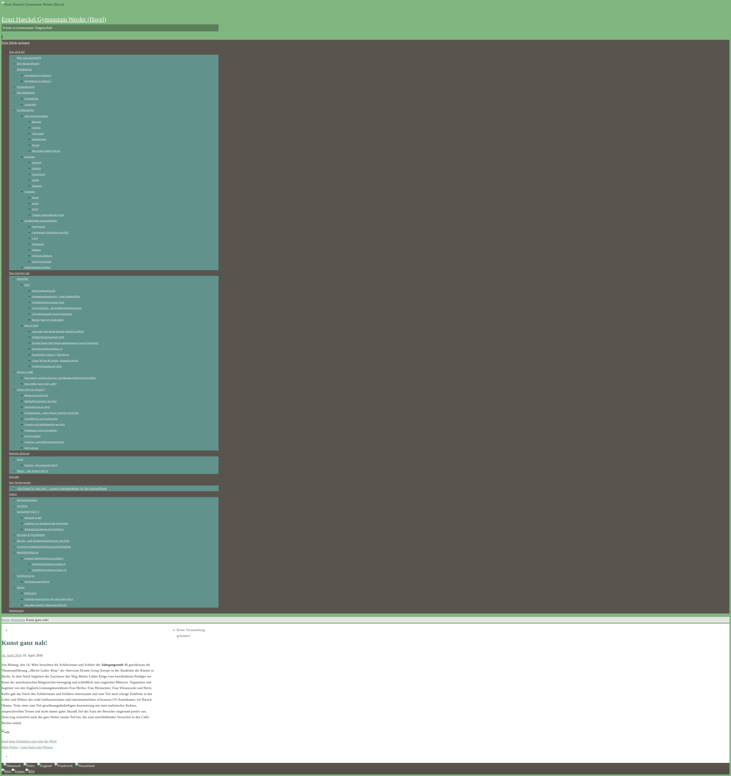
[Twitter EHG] (19, 771)
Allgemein (18, 620)
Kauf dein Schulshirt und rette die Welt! (29, 741)
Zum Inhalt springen (16, 43)
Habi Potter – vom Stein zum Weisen (27, 747)
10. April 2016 (12, 655)
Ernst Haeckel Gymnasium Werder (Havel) (54, 19)
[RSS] (7, 771)
